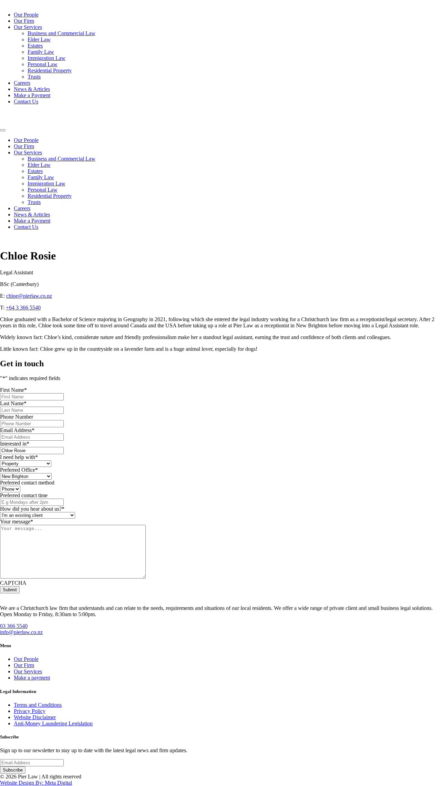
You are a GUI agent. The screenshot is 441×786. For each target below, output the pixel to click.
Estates (35, 46)
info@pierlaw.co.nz (21, 632)
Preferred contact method (27, 483)
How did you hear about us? (32, 509)
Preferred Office (19, 470)
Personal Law (43, 64)
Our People (26, 15)
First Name (13, 390)
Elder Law (39, 39)
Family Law (41, 52)
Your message (16, 521)
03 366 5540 (14, 626)
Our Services (28, 27)
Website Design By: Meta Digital (36, 783)
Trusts (34, 77)
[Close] (3, 130)
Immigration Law (46, 58)
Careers (22, 83)
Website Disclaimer (35, 717)
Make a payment (32, 678)
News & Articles (32, 89)
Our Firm (24, 21)
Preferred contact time (24, 495)
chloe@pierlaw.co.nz (29, 296)
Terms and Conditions (38, 705)
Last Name (13, 403)
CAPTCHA (13, 583)
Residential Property (50, 70)
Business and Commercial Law (61, 33)
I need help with (19, 457)
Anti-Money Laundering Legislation (53, 723)
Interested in (14, 444)
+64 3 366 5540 (23, 307)
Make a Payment (32, 95)
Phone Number (16, 417)
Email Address (17, 430)
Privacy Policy (29, 711)
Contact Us (26, 101)
